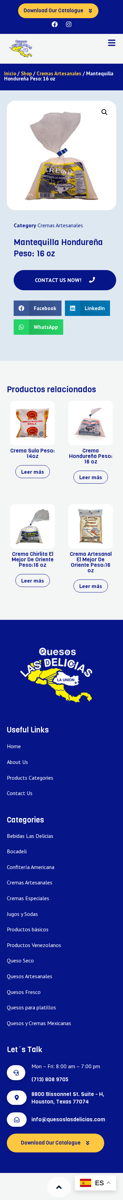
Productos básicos (28, 929)
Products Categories (30, 777)
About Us (17, 761)
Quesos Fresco (24, 991)
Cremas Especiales (28, 898)
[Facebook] (55, 24)
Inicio (10, 73)
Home (14, 746)
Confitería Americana (30, 867)
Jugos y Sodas (22, 913)
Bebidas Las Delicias (30, 835)
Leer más (32, 471)
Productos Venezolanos (34, 945)
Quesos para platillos (31, 1007)
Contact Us (19, 793)
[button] (104, 112)
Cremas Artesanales (59, 73)
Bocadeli (17, 851)
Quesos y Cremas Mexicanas (39, 1023)
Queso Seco (20, 960)
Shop (26, 73)
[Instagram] (69, 24)
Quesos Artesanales (29, 976)
